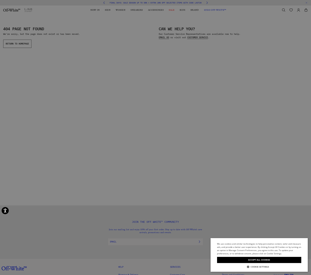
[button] (259, 267)
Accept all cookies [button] (259, 259)
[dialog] (259, 255)
